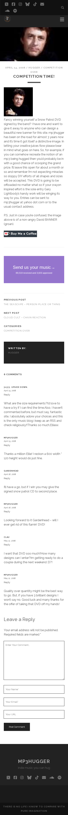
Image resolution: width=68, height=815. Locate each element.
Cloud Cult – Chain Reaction (25, 317)
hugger (34, 67)
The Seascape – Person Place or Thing (32, 304)
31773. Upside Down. (16, 387)
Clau (7, 537)
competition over (17, 330)
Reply (7, 394)
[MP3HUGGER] (7, 20)
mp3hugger (11, 438)
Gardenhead (11, 471)
